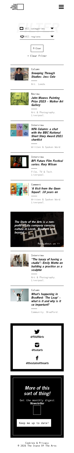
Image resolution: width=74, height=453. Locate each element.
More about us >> (49, 243)
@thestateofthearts (37, 363)
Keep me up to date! (34, 423)
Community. (38, 312)
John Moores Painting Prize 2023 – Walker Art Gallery (47, 102)
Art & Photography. (43, 112)
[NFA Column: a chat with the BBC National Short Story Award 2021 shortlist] (19, 135)
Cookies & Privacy (37, 442)
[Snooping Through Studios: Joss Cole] (19, 79)
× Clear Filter (37, 55)
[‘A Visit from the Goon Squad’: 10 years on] (19, 194)
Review (35, 93)
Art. (34, 84)
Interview (37, 125)
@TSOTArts (37, 337)
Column (35, 69)
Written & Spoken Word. (46, 147)
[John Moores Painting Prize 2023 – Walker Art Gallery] (19, 104)
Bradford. (52, 312)
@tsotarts (37, 350)
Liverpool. (38, 115)
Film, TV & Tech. (42, 171)
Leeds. (42, 84)
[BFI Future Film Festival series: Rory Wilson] (19, 167)
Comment (36, 184)
